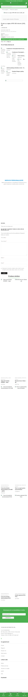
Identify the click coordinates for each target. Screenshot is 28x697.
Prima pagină (5, 9)
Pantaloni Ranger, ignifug (18, 71)
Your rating (3, 237)
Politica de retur (4, 665)
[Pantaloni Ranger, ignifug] (9, 73)
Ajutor (2, 663)
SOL (2, 673)
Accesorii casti (18, 485)
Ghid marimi (4, 653)
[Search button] (26, 7)
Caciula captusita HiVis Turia (20, 596)
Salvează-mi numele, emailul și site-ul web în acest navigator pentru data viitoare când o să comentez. (13, 269)
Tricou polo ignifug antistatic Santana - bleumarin (24, 59)
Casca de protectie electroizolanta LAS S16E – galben (7, 489)
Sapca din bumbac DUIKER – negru (5, 381)
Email (2, 263)
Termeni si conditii (5, 668)
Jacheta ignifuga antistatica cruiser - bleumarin (16, 67)
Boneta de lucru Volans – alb (20, 381)
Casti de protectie (5, 485)
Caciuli (16, 593)
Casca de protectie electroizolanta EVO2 (6, 597)
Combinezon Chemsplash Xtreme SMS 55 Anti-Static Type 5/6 (18, 52)
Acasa (2, 645)
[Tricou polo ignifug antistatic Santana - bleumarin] (20, 62)
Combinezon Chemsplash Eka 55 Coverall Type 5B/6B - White (16, 48)
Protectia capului (14, 9)
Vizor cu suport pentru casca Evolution (20, 489)
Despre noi (3, 650)
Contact (3, 656)
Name (2, 257)
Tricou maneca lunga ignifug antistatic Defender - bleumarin (21, 55)
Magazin (3, 648)
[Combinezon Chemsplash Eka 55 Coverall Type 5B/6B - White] (3, 51)
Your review (4, 241)
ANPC (2, 671)
